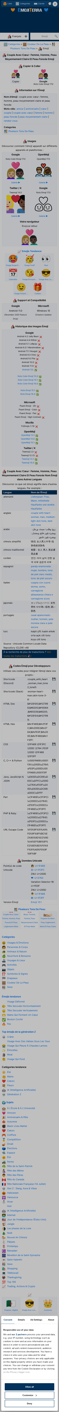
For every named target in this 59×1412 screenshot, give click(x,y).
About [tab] (51, 1320)
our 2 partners (19, 1334)
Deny (29, 1403)
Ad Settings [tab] (36, 1320)
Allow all (29, 1387)
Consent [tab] (8, 1320)
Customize (27, 1395)
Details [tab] (21, 1320)
